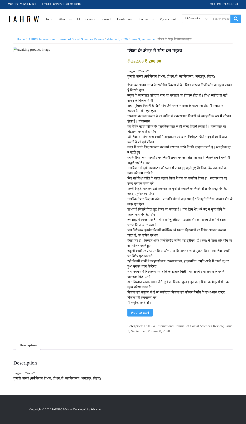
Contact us (146, 19)
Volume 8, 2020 (117, 39)
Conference (125, 19)
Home (49, 19)
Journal (106, 19)
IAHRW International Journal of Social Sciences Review (65, 39)
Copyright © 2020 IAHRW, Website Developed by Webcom (65, 409)
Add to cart (140, 313)
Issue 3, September (143, 39)
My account (167, 19)
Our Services (86, 19)
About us (65, 19)
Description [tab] (28, 345)
